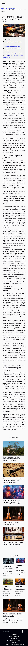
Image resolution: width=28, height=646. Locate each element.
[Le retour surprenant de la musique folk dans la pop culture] (20, 581)
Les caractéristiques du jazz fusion (12, 46)
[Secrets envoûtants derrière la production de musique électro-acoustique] (13, 470)
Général (14, 642)
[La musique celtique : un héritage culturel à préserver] (8, 581)
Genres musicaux (10, 8)
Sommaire (7, 39)
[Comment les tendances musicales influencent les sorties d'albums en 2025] (13, 492)
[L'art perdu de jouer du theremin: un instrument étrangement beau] (13, 448)
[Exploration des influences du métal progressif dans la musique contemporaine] (8, 561)
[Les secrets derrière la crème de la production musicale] (13, 534)
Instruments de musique (14, 640)
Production (14, 634)
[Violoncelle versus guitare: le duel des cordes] (13, 513)
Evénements (14, 638)
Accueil (3, 8)
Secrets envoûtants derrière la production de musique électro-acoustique (13, 480)
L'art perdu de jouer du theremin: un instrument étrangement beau (11, 458)
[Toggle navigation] (3, 2)
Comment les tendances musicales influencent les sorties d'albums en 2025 (11, 502)
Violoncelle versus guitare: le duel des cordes (13, 523)
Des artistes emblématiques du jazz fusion (14, 53)
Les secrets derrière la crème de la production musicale (13, 543)
